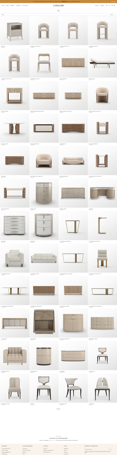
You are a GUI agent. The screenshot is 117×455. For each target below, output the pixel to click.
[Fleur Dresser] (14, 160)
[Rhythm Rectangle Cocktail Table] (43, 95)
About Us (45, 448)
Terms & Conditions (26, 450)
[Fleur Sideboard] (73, 128)
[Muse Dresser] (73, 355)
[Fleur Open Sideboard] (43, 128)
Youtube (66, 452)
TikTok (65, 450)
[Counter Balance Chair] (14, 258)
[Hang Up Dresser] (73, 193)
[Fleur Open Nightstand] (102, 128)
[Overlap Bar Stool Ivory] (102, 30)
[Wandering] (43, 225)
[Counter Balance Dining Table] (14, 290)
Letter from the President (48, 450)
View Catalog (5, 450)
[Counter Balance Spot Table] (102, 225)
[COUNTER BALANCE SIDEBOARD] (43, 290)
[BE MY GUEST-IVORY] (73, 388)
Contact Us (25, 448)
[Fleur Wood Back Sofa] (73, 160)
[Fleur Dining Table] (14, 128)
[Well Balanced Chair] (14, 355)
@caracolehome (52, 440)
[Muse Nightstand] (43, 355)
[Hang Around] (43, 193)
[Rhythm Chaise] (102, 63)
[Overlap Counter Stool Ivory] (14, 63)
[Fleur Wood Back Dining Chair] (102, 95)
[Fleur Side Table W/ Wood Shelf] (102, 160)
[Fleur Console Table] (14, 193)
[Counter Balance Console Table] (73, 258)
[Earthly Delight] (43, 323)
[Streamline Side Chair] (14, 388)
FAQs (24, 453)
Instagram (66, 448)
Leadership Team (46, 452)
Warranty (24, 452)
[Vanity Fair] (102, 193)
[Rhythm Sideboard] (73, 63)
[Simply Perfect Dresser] (102, 323)
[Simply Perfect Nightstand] (73, 323)
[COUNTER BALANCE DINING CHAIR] (102, 258)
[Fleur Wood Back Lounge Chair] (43, 160)
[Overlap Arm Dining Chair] (43, 30)
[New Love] (14, 30)
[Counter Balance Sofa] (43, 258)
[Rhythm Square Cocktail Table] (73, 95)
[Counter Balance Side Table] (73, 225)
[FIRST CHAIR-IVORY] (102, 355)
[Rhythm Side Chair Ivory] (43, 63)
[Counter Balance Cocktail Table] (102, 290)
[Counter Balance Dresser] (73, 290)
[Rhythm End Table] (14, 95)
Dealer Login (4, 453)
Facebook (66, 453)
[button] (3, 5)
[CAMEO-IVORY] (102, 388)
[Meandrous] (14, 225)
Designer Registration (6, 452)
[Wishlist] (110, 5)
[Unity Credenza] (14, 323)
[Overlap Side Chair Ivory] (73, 30)
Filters (3, 14)
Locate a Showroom (6, 448)
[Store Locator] (114, 5)
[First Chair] (43, 388)
